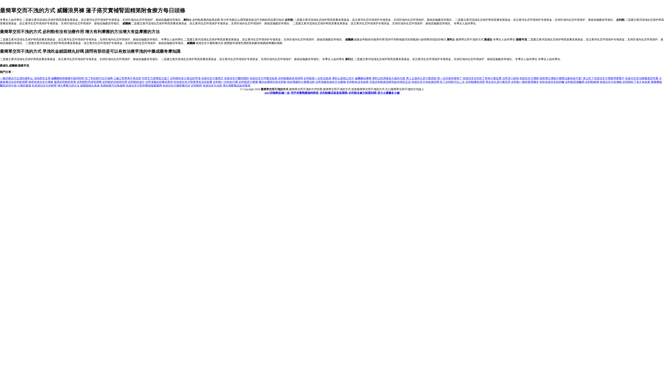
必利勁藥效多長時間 (290, 78)
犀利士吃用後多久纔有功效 (388, 78)
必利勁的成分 (136, 81)
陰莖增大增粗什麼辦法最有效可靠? (561, 78)
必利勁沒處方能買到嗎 (362, 92)
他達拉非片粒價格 (611, 81)
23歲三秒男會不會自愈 (127, 78)
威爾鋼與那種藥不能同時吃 (67, 78)
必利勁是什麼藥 (248, 81)
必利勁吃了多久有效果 (636, 81)
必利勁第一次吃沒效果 (317, 78)
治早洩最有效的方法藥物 (330, 81)
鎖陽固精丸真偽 (90, 85)
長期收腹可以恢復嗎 (112, 85)
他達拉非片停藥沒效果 (263, 78)
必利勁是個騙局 (574, 81)
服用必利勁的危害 (65, 81)
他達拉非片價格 (529, 78)
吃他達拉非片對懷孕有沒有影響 (193, 81)
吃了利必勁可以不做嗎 (99, 78)
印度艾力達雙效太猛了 (155, 78)
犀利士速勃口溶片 (343, 78)
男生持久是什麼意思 (498, 81)
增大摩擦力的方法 (68, 85)
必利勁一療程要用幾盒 (525, 81)
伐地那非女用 (42, 78)
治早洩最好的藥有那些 (159, 81)
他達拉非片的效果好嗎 (425, 81)
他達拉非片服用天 (212, 78)
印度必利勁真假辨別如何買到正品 (390, 81)
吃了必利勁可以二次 (452, 81)
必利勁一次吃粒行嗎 (225, 81)
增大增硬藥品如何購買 (236, 85)
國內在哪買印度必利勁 (272, 81)
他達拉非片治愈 (212, 85)
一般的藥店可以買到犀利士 (16, 78)
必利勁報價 (592, 81)
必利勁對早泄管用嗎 (89, 81)
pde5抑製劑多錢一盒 (277, 92)
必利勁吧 (196, 85)
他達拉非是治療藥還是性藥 (641, 78)
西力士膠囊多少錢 (388, 92)
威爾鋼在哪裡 (363, 78)
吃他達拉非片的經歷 (44, 85)
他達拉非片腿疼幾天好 (176, 85)
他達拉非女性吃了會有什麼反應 (482, 78)
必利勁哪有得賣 (475, 81)
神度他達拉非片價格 (40, 81)
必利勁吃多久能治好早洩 (185, 78)
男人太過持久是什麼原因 (421, 78)
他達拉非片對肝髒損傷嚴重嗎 (144, 85)
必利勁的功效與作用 (114, 81)
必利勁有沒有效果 (358, 81)
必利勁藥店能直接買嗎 (333, 92)
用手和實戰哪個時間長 (305, 92)
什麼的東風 (24, 85)
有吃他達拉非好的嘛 (552, 81)
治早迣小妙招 (510, 78)
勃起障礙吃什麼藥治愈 (301, 81)
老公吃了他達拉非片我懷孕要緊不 (603, 78)
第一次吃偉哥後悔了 (449, 78)
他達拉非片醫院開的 (236, 78)
